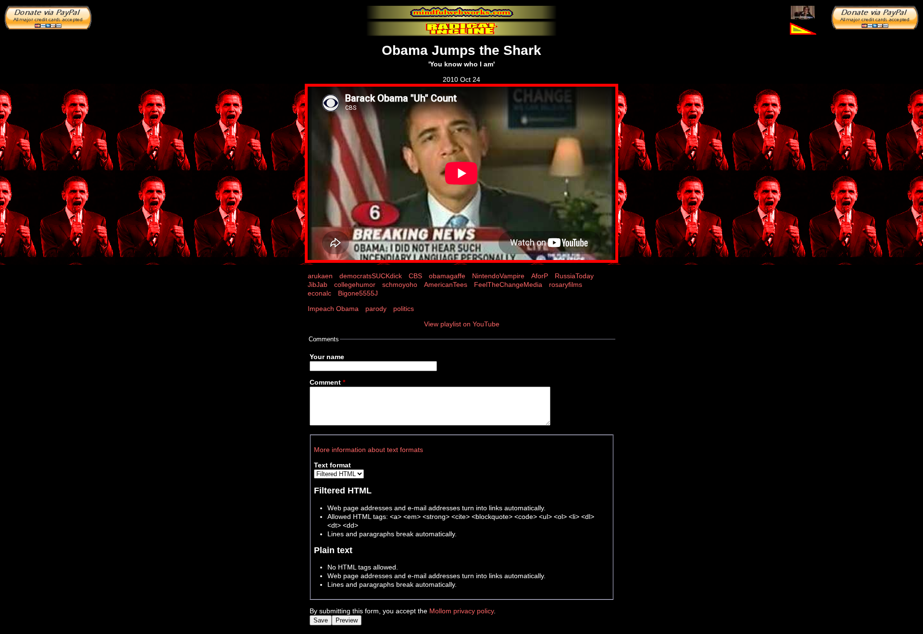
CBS (415, 276)
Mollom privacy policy (461, 611)
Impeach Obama (333, 308)
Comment (327, 382)
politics (403, 308)
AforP (539, 276)
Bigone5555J (358, 293)
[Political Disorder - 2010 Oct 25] (803, 12)
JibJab (317, 284)
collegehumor (354, 284)
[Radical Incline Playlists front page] (461, 29)
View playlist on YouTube (461, 324)
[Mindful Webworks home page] (461, 12)
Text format (332, 465)
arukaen (320, 276)
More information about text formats (368, 449)
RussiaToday (574, 276)
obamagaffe (447, 276)
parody (376, 308)
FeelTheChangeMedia (508, 284)
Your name (327, 357)
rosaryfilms (565, 284)
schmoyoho (399, 284)
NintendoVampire (498, 276)
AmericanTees (445, 284)
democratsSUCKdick (370, 276)
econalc (319, 293)
